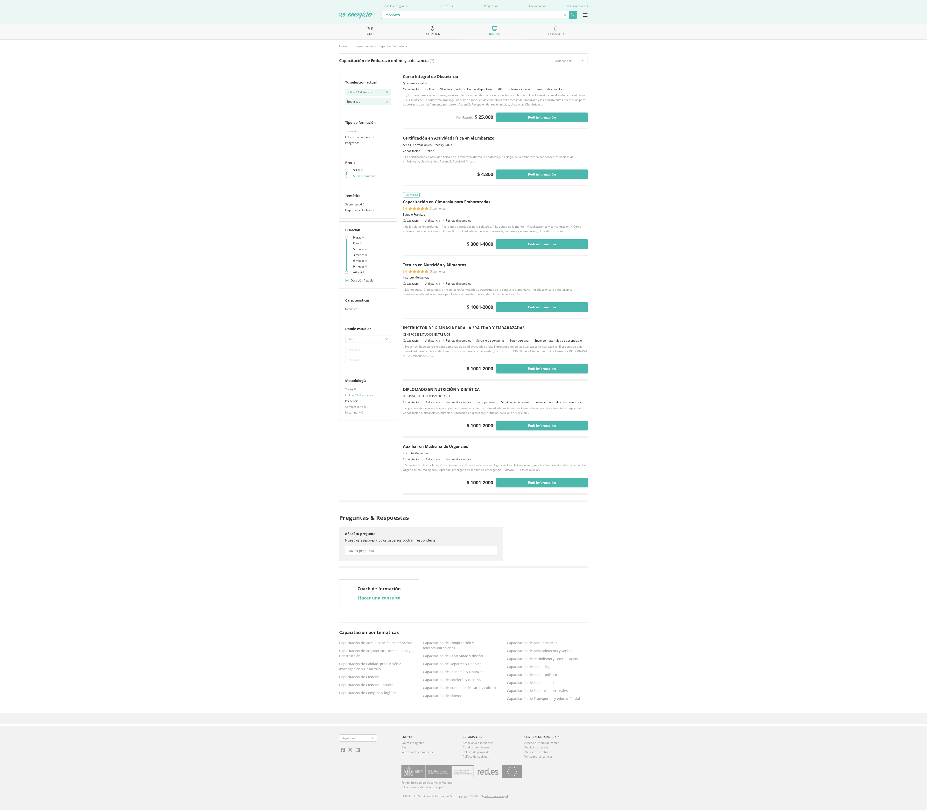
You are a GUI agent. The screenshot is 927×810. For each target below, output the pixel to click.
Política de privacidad (477, 752)
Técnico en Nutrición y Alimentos (434, 265)
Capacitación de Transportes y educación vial (543, 698)
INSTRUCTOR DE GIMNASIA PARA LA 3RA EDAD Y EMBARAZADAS (464, 328)
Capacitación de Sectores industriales (537, 690)
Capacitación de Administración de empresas (376, 643)
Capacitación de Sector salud (530, 682)
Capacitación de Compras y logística (368, 692)
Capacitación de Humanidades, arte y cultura (459, 687)
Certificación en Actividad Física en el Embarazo (448, 138)
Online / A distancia (358, 395)
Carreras (447, 6)
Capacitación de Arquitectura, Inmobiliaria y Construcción (374, 653)
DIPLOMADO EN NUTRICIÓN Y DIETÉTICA (441, 389)
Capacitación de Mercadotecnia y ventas (539, 650)
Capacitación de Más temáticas (532, 643)
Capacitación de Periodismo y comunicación (542, 658)
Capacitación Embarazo (394, 46)
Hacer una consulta (379, 598)
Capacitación (538, 6)
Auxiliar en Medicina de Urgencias (435, 446)
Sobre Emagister (412, 743)
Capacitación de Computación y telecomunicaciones (448, 645)
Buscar (573, 15)
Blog (404, 747)
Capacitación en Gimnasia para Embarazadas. (447, 201)
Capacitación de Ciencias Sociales (366, 685)
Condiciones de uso (476, 747)
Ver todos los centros (538, 756)
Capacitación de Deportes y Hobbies (452, 664)
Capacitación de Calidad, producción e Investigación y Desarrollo (370, 666)
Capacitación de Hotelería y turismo (452, 679)
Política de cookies (475, 756)
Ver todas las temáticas (417, 752)
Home (343, 46)
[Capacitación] (357, 15)
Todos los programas (395, 6)
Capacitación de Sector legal (530, 666)
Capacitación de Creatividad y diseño (453, 656)
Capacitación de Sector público (532, 674)
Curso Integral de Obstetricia (430, 76)
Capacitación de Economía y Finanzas (453, 671)
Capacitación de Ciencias (359, 677)
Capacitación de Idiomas (443, 695)
